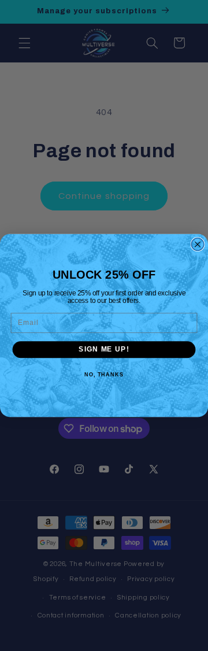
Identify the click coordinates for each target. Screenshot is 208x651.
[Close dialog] (197, 244)
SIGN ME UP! (104, 349)
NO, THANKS (104, 375)
